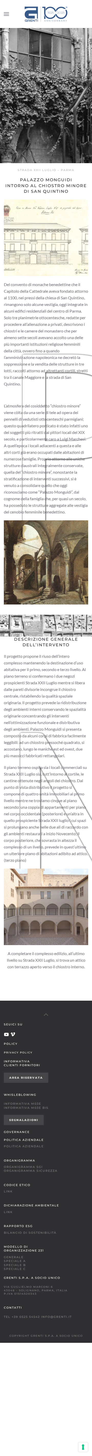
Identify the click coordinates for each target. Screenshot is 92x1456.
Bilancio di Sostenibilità (30, 1232)
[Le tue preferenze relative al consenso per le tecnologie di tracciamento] (83, 1447)
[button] (6, 14)
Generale (14, 1257)
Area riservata (26, 1077)
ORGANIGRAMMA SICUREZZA (30, 1170)
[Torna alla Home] (46, 14)
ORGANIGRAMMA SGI (23, 1167)
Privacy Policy (18, 1052)
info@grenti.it (56, 1317)
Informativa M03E (22, 1103)
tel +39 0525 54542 (22, 1317)
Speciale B (15, 1265)
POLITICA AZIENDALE (24, 1146)
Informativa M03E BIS (26, 1108)
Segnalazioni (23, 1120)
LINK (8, 1191)
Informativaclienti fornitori (22, 1063)
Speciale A (15, 1261)
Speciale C (15, 1269)
